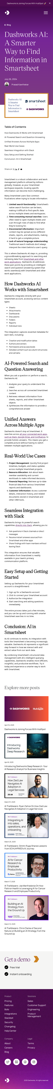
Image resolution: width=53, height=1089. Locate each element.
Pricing (8, 1001)
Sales (30, 1001)
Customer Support (37, 1005)
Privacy (31, 1047)
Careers (8, 1047)
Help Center (10, 1030)
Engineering (34, 1009)
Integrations (10, 1013)
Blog (6, 1051)
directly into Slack (23, 525)
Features (8, 1005)
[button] (46, 12)
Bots (6, 1009)
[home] (7, 12)
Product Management (34, 1015)
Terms (31, 1043)
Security (8, 1022)
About (7, 1043)
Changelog (9, 1026)
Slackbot (8, 1017)
